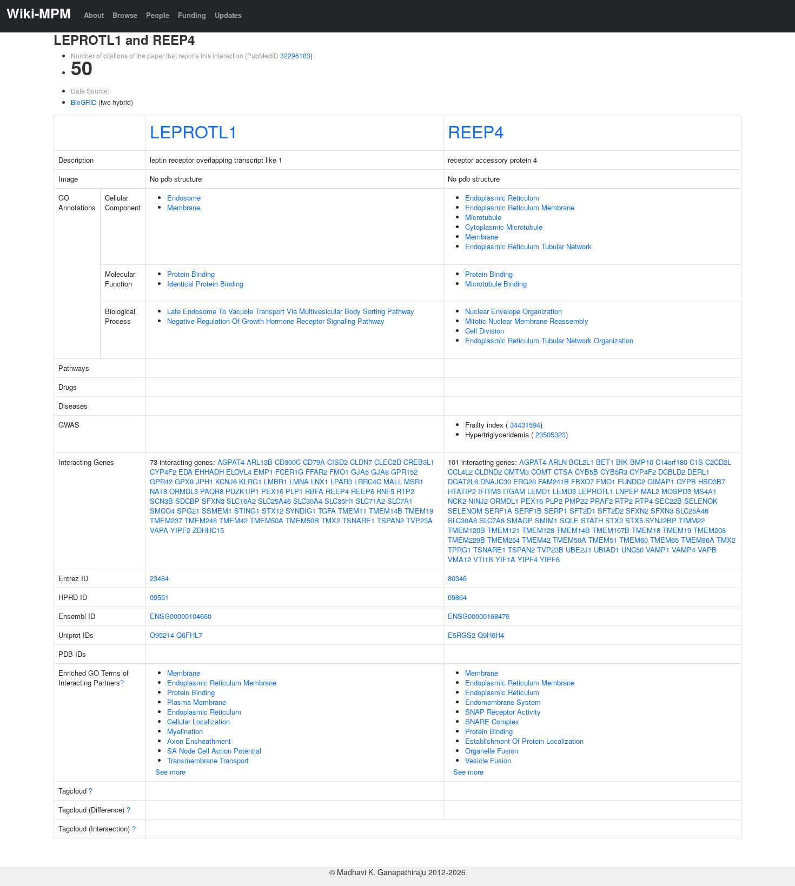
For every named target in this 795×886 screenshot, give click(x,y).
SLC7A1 (400, 501)
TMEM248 (200, 520)
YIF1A (505, 559)
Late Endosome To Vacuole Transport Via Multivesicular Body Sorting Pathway (290, 311)
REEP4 (476, 130)
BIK (622, 462)
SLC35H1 (339, 501)
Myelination (185, 731)
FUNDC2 (631, 481)
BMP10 (641, 462)
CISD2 (337, 462)
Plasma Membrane (196, 702)
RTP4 (644, 501)
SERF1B (528, 510)
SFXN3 (213, 501)
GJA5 (360, 472)
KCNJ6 (226, 481)
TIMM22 (692, 520)
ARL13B (260, 462)
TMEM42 (233, 520)
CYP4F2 (163, 472)
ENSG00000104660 (180, 616)
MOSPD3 (676, 491)
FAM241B (553, 481)
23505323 (550, 434)
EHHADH (209, 472)
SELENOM (465, 510)
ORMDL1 (504, 501)
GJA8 (380, 472)
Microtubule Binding (496, 283)
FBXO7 (582, 481)
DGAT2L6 (463, 481)
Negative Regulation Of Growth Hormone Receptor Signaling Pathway (276, 321)
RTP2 (405, 491)
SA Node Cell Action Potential (214, 750)
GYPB (686, 481)
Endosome (184, 197)
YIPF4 (528, 559)
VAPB (707, 549)
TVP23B (550, 549)
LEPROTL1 (194, 130)
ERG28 (524, 481)
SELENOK (701, 501)
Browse (124, 15)
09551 (159, 597)
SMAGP (520, 520)
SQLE (569, 520)
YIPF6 (550, 559)
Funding (192, 15)
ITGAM (514, 491)
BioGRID (84, 101)
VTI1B (483, 559)
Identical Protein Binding (205, 283)
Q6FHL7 (189, 635)
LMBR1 (275, 481)
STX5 (634, 520)
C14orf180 (671, 462)
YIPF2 (180, 530)
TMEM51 (602, 540)
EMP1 (263, 472)
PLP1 (294, 491)
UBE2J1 (579, 549)
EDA (185, 472)
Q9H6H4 (491, 635)
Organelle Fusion (491, 750)
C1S (696, 462)
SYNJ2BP (661, 520)
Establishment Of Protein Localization (524, 741)
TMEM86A (697, 540)
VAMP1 (658, 549)
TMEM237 (166, 520)
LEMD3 (564, 491)
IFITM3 (489, 491)
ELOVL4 (238, 472)
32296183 (295, 55)
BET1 (605, 462)
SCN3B (161, 501)
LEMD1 (539, 491)
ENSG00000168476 (478, 616)
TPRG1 (459, 549)
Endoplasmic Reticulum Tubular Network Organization (549, 340)
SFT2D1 (582, 510)
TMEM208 (709, 530)
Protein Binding (191, 274)
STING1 (247, 510)
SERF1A (498, 510)
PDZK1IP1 (242, 491)
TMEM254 (503, 540)
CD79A (314, 462)
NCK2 (457, 501)
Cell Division (484, 330)
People (157, 15)
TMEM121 (503, 530)
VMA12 (459, 559)
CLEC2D (387, 462)
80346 (457, 578)
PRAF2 (601, 501)
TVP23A (419, 520)
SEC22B (668, 501)
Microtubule (483, 217)
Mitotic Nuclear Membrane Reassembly (526, 321)
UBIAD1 (606, 549)
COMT (541, 472)
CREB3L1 (418, 462)
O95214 (162, 635)
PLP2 (553, 501)
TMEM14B (385, 510)
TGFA (327, 510)
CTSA (563, 472)
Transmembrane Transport (208, 760)
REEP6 (362, 491)
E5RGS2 (461, 635)
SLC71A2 (370, 501)
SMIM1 (546, 520)
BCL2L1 (581, 462)
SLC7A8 (492, 520)
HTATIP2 (462, 491)
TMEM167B (611, 530)
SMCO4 (162, 510)
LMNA (299, 481)
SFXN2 (637, 510)
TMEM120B (466, 530)
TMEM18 (646, 530)
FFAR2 (316, 472)
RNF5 (385, 491)
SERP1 (555, 510)
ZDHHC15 (208, 530)
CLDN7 (361, 462)
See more (170, 772)
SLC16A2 (241, 501)
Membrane (183, 207)
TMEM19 (419, 510)
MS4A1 (705, 491)
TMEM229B (466, 540)
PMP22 (576, 501)
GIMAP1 (660, 481)
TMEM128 (538, 530)
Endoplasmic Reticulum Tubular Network (528, 246)
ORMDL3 (183, 491)
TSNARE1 (358, 520)
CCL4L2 (460, 472)
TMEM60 (633, 540)
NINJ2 (478, 501)
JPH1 (204, 481)
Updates (228, 15)
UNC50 (632, 549)
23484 (159, 578)
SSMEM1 (217, 510)
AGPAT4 (230, 462)
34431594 (525, 424)
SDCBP (187, 501)
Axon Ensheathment (199, 741)
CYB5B (586, 472)
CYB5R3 (613, 472)
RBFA (314, 491)
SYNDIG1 (301, 510)
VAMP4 (683, 549)
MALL (392, 481)
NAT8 (158, 491)
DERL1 (698, 472)
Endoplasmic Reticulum (502, 197)
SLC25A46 (274, 501)
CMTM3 (516, 472)
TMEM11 (352, 510)
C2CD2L (718, 462)
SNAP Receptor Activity (503, 712)
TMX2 (330, 520)
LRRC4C (367, 481)
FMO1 (339, 472)
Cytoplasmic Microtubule (503, 227)
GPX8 (184, 481)
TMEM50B (302, 520)
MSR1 (413, 481)
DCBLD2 (671, 472)
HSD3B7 (711, 481)
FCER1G (289, 472)
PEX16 (272, 491)
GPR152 (404, 472)
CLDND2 (488, 472)
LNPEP (627, 491)
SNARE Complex (492, 721)
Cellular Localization (198, 721)
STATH (592, 520)
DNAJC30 (495, 481)
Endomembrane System (503, 702)
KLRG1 (250, 481)
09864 (457, 597)
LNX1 (319, 481)
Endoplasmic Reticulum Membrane (519, 207)
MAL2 (650, 491)
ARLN (557, 462)
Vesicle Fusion (488, 760)
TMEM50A (266, 520)
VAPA (159, 530)
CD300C (288, 462)
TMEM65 (664, 540)
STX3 (614, 520)
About (94, 15)
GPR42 (161, 481)
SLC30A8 (462, 520)
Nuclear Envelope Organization (513, 311)
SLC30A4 (307, 501)
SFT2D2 (611, 510)
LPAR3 (341, 481)
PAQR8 (211, 491)
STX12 (272, 510)
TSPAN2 (390, 520)
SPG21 (188, 510)
